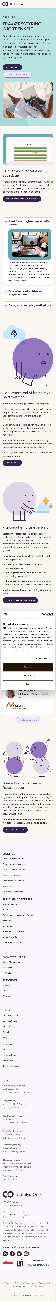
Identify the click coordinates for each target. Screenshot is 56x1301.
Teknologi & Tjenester (17, 899)
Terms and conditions (21, 1295)
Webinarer (7, 996)
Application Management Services (18, 915)
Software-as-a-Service (13, 931)
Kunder (7, 1044)
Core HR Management (13, 858)
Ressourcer (10, 980)
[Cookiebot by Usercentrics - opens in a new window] (41, 615)
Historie (6, 1026)
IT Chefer (7, 973)
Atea (5, 1049)
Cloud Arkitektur (10, 937)
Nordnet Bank (9, 1055)
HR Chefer (8, 967)
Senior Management (12, 962)
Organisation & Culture (13, 880)
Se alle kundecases (11, 1066)
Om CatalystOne (10, 1015)
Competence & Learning (14, 869)
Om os (6, 1010)
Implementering (10, 904)
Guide (5, 990)
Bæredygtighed (10, 1021)
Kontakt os (14, 1214)
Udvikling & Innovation (13, 942)
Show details (42, 658)
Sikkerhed (7, 920)
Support (6, 909)
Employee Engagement (13, 892)
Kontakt (6, 1032)
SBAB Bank (8, 1060)
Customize (26, 675)
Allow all (28, 667)
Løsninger (9, 853)
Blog (5, 1037)
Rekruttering (8, 886)
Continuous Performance (15, 864)
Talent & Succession (12, 875)
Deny (28, 684)
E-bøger (6, 985)
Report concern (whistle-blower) (10, 1177)
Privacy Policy (39, 1295)
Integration (8, 926)
